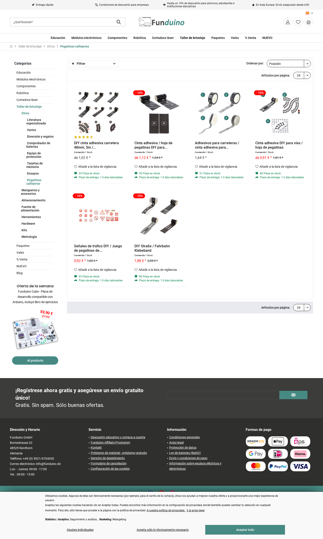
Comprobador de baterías (38, 144)
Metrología (29, 237)
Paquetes (22, 246)
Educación (23, 72)
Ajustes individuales (80, 530)
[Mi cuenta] (287, 22)
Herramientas (31, 217)
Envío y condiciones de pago (188, 458)
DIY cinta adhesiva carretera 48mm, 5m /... (96, 145)
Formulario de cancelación (109, 463)
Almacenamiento (33, 200)
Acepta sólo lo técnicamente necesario (163, 530)
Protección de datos (182, 447)
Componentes (26, 86)
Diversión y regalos (40, 136)
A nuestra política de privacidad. (166, 510)
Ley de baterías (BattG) (185, 453)
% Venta (21, 259)
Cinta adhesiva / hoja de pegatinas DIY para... (153, 145)
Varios (31, 130)
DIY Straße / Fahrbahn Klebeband (152, 248)
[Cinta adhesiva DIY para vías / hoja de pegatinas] (280, 112)
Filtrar (80, 63)
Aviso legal (176, 442)
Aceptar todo (245, 530)
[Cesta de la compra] (308, 22)
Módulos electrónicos (30, 79)
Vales (20, 252)
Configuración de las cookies (110, 468)
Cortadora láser (27, 100)
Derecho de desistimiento (108, 458)
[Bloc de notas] (298, 22)
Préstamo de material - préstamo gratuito (119, 453)
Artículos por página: (275, 75)
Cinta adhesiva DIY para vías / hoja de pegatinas (279, 145)
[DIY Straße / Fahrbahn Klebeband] (159, 215)
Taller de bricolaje (29, 106)
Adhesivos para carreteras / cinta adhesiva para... (217, 145)
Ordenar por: (255, 63)
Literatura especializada (36, 121)
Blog (19, 273)
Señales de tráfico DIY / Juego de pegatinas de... (98, 248)
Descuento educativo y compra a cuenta (118, 437)
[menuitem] (308, 22)
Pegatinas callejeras (33, 181)
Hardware (28, 223)
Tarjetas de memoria (34, 165)
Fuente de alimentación (30, 208)
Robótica (22, 93)
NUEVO (21, 266)
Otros (25, 113)
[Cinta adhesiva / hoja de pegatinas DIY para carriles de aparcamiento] (159, 112)
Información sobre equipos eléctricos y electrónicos (195, 466)
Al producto (35, 360)
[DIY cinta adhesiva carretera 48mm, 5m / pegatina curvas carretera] (99, 112)
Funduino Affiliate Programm (110, 442)
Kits (24, 230)
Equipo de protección (33, 154)
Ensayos (32, 173)
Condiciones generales (184, 437)
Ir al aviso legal (196, 510)
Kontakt (96, 447)
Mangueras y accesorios (30, 191)
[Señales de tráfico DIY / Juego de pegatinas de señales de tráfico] (99, 215)
